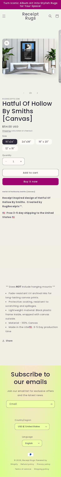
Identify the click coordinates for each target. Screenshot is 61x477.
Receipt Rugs (28, 460)
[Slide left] (23, 93)
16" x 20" (44, 141)
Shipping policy (41, 469)
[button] (3, 16)
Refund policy (27, 464)
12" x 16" (10, 148)
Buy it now (31, 181)
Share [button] (9, 340)
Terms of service (23, 469)
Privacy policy (43, 464)
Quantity (6, 155)
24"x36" (26, 141)
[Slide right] (37, 93)
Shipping (6, 131)
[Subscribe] (51, 404)
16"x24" (9, 141)
